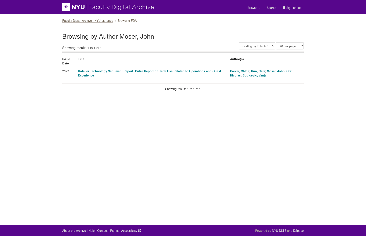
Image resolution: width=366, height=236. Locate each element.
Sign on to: (294, 7)
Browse (252, 7)
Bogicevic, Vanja (254, 75)
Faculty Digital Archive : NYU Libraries (87, 20)
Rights (114, 230)
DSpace (298, 230)
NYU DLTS (279, 230)
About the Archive (74, 230)
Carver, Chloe (239, 71)
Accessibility (129, 230)
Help (92, 230)
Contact (102, 230)
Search (271, 7)
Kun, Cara (258, 71)
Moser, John (276, 71)
